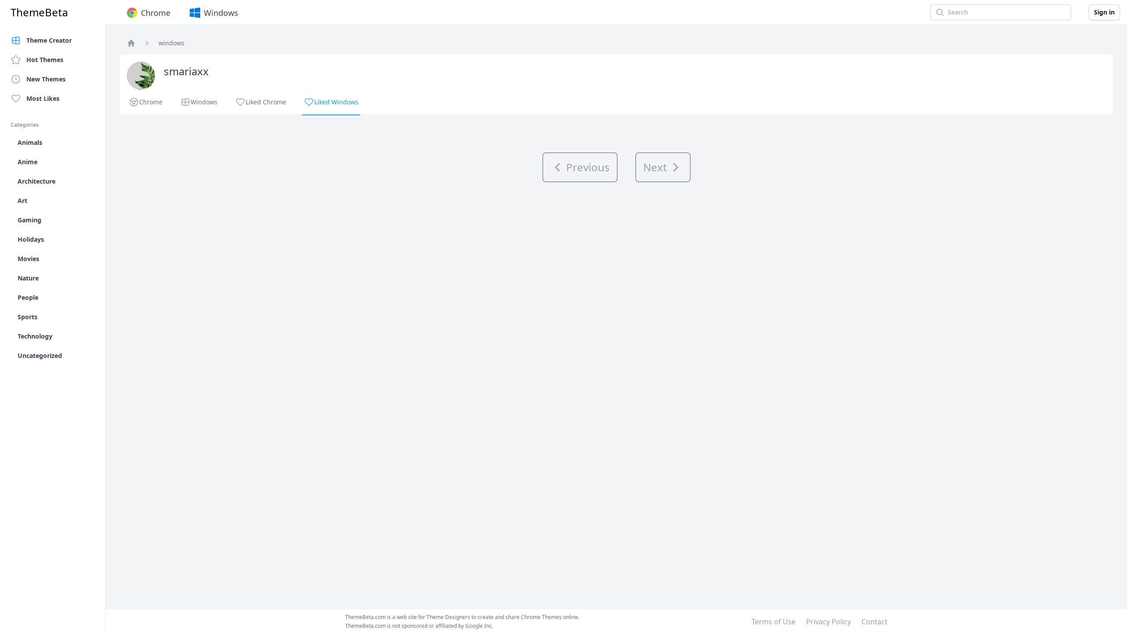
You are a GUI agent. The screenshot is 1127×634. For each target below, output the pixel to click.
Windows (221, 12)
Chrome (155, 12)
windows (171, 43)
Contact (875, 622)
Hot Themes (44, 59)
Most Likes (42, 98)
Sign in (1104, 12)
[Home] (131, 43)
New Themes (46, 79)
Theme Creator (49, 40)
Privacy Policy (828, 622)
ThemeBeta (39, 12)
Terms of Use (773, 622)
